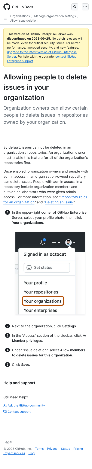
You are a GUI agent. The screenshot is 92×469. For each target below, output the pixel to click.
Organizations (20, 16)
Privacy (52, 448)
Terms (39, 448)
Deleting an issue (59, 202)
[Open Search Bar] (74, 6)
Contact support (19, 411)
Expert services (14, 453)
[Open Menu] (85, 6)
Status (65, 448)
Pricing (78, 448)
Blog (31, 453)
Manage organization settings (55, 16)
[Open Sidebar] (5, 18)
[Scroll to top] (82, 459)
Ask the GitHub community (26, 405)
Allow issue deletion (23, 20)
